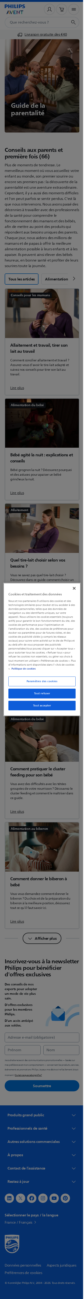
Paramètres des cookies (40, 681)
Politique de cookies (32, 668)
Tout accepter (40, 705)
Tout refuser (40, 693)
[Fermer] (72, 588)
